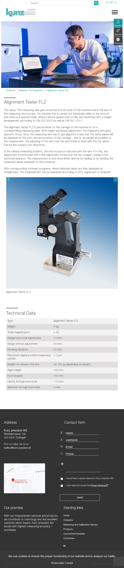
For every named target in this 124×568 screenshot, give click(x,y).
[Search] (96, 3)
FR (115, 3)
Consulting (118, 26)
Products (11, 91)
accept (70, 563)
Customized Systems (74, 534)
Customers (69, 539)
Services (118, 34)
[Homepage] (21, 16)
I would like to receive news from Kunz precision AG (89, 479)
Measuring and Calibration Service (81, 525)
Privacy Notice (98, 486)
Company (68, 520)
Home (66, 516)
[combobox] (61, 3)
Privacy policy (57, 563)
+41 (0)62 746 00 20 (19, 444)
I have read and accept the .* (87, 486)
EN (111, 3)
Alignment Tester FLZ (58, 91)
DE (107, 3)
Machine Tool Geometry (31, 91)
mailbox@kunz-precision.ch (17, 448)
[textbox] (91, 422)
